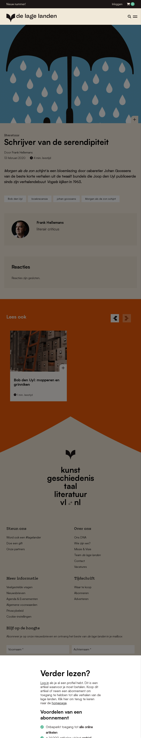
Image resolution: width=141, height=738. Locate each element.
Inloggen (117, 4)
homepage (59, 703)
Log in (44, 683)
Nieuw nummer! (16, 4)
